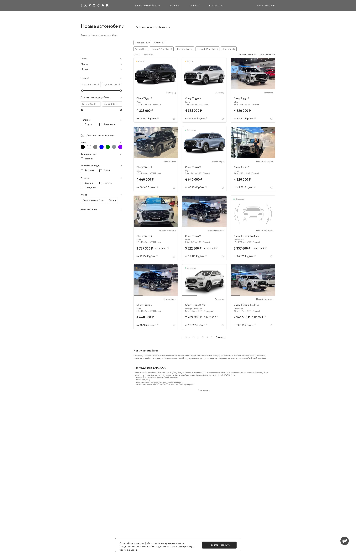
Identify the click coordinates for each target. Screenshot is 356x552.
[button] (101, 79)
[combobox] (101, 59)
